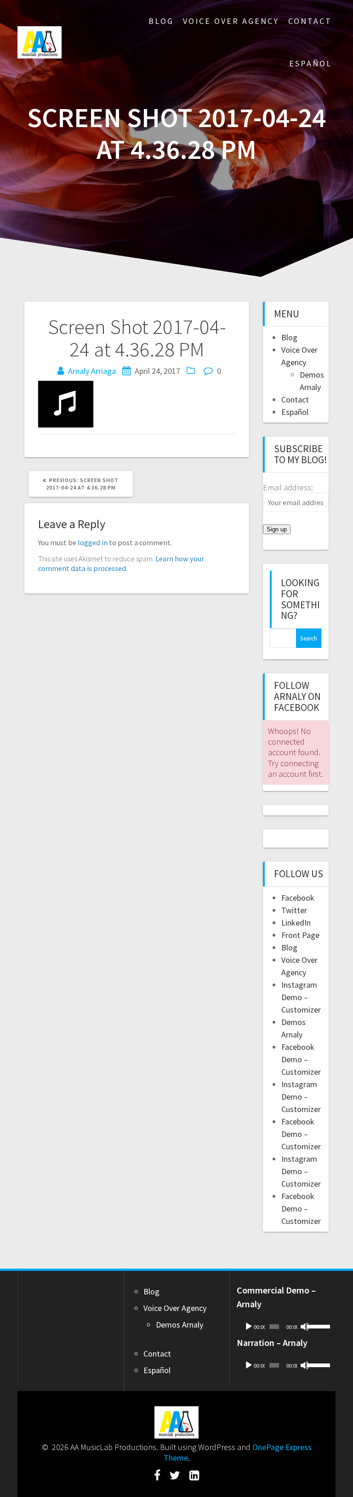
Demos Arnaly (179, 1324)
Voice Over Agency (231, 21)
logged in (93, 542)
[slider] (315, 1325)
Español (310, 63)
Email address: (288, 487)
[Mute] (304, 1326)
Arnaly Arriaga (92, 371)
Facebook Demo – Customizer (301, 1059)
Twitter (294, 910)
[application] (282, 1326)
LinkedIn (296, 922)
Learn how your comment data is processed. (121, 563)
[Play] (248, 1326)
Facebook (297, 897)
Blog (161, 21)
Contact (310, 21)
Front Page (300, 935)
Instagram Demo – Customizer (301, 997)
